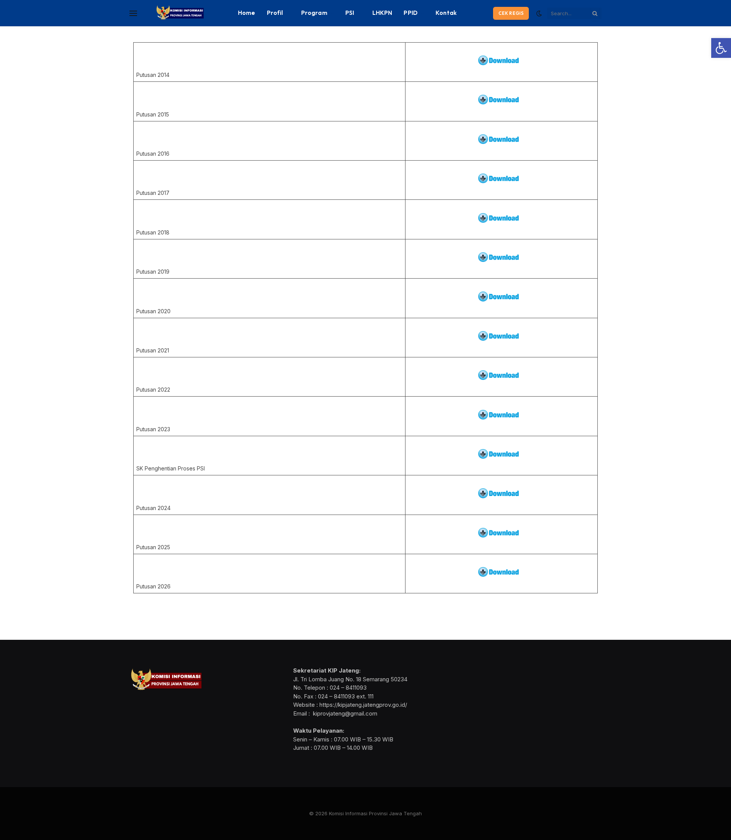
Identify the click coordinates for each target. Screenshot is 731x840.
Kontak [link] (446, 12)
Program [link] (314, 12)
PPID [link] (411, 12)
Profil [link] (275, 12)
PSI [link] (349, 12)
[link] (721, 48)
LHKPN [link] (382, 12)
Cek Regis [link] (511, 13)
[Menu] (133, 13)
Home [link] (246, 12)
